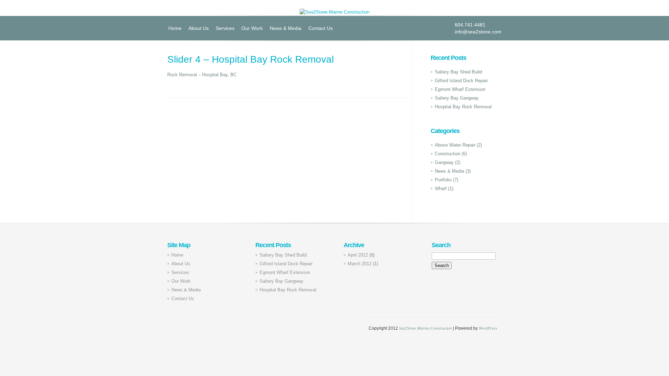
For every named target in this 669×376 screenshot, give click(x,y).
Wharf (441, 188)
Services (225, 28)
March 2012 (359, 263)
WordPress (488, 328)
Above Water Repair (455, 145)
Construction (447, 153)
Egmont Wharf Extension (460, 89)
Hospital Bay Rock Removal (463, 106)
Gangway (444, 162)
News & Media (285, 28)
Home (175, 28)
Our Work (252, 28)
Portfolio (443, 179)
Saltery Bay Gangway (457, 98)
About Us (199, 28)
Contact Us (320, 28)
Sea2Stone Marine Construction (425, 328)
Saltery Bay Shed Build (458, 72)
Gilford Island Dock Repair (461, 80)
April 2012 (358, 255)
